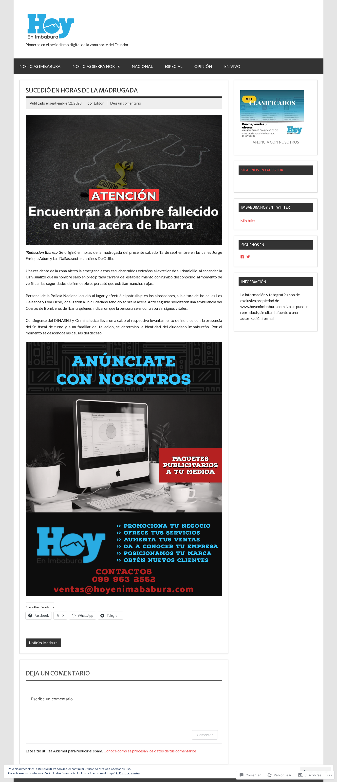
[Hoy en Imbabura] (50, 38)
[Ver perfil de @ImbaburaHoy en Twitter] (248, 257)
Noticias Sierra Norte (96, 66)
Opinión (203, 66)
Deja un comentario (125, 103)
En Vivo (232, 66)
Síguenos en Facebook (262, 170)
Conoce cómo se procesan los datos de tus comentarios (150, 750)
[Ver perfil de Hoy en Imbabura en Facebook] (242, 257)
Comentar (205, 735)
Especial (173, 66)
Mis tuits (247, 220)
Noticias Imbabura (39, 66)
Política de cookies (128, 773)
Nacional (142, 66)
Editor (99, 103)
